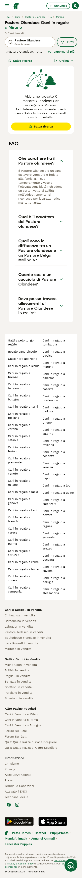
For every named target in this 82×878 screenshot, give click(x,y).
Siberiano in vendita (19, 698)
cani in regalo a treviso (54, 353)
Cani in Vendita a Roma (21, 720)
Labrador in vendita (19, 626)
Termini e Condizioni (19, 786)
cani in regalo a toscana (19, 416)
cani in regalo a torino (19, 449)
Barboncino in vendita (20, 621)
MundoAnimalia (16, 838)
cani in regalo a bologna (19, 397)
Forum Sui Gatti (16, 736)
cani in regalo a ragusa (54, 524)
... (51, 17)
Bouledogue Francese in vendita (28, 638)
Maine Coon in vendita (21, 665)
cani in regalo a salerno (54, 432)
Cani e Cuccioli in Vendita (23, 610)
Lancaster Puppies (18, 844)
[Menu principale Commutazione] (7, 6)
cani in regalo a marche (54, 365)
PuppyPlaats (59, 833)
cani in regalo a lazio (23, 492)
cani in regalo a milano (19, 483)
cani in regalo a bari (22, 510)
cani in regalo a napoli (54, 476)
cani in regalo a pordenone (54, 398)
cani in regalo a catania (19, 438)
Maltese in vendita (18, 649)
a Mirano (13, 27)
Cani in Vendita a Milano (22, 714)
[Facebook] (9, 805)
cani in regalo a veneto (19, 471)
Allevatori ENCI (16, 791)
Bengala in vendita (18, 681)
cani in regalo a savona (54, 569)
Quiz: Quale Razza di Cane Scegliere (31, 742)
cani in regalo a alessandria (54, 591)
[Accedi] (75, 5)
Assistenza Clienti (18, 775)
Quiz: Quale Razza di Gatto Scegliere (31, 747)
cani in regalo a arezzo (54, 546)
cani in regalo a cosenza (54, 454)
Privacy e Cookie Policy (19, 863)
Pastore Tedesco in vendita (24, 632)
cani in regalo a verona (19, 427)
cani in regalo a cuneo (19, 578)
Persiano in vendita (18, 693)
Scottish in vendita (18, 687)
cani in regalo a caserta (54, 387)
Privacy (10, 769)
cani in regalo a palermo (54, 376)
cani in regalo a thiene (54, 420)
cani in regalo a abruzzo (19, 553)
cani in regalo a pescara (54, 557)
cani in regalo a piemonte (19, 460)
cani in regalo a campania (19, 589)
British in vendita (17, 670)
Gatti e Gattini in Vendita (23, 659)
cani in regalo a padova (54, 409)
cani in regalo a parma (19, 541)
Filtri (70, 42)
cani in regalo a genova (19, 501)
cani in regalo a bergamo (19, 386)
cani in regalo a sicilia (23, 366)
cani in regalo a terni (23, 406)
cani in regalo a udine (58, 492)
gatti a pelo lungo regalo (21, 342)
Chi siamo (12, 763)
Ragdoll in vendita (17, 676)
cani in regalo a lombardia (54, 342)
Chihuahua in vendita (20, 615)
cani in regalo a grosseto (54, 535)
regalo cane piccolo (22, 351)
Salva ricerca (22, 61)
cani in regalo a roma (23, 562)
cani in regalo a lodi (57, 485)
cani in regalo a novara (54, 513)
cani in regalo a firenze (19, 375)
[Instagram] (17, 805)
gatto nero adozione (22, 359)
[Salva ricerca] (70, 865)
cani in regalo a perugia (54, 580)
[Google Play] (19, 821)
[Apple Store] (53, 821)
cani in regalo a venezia (54, 465)
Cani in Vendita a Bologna (23, 725)
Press (9, 780)
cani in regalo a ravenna (54, 443)
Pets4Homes (21, 833)
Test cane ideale (16, 797)
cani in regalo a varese (19, 530)
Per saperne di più (61, 51)
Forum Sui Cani (16, 731)
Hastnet (40, 833)
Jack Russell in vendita (21, 643)
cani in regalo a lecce (23, 569)
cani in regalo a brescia (19, 519)
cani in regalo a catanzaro (54, 502)
